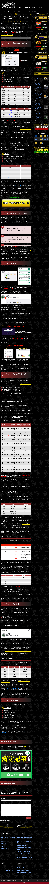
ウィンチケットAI (4, 867)
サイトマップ (45, 880)
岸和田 (42, 139)
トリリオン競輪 (7, 173)
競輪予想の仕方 (20, 867)
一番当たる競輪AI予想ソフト (7, 870)
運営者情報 (3, 880)
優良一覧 (30, 7)
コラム (20, 7)
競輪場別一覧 (36, 7)
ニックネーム (4, 798)
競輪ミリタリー (7, 169)
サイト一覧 (43, 7)
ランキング (25, 7)
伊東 (42, 136)
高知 (42, 143)
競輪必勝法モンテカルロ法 (23, 870)
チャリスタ (6, 175)
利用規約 (9, 880)
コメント (3, 803)
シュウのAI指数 (7, 177)
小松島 (37, 142)
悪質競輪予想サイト (5, 843)
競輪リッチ (41, 37)
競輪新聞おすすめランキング (23, 845)
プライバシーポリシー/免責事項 (18, 880)
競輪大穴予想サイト (5, 848)
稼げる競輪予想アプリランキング (24, 857)
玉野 (47, 139)
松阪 (47, 136)
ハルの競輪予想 (7, 171)
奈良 (37, 139)
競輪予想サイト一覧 (5, 846)
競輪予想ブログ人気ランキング (24, 851)
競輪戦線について (37, 880)
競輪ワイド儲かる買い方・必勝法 (24, 872)
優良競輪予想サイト (5, 841)
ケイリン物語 (42, 17)
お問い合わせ (29, 880)
